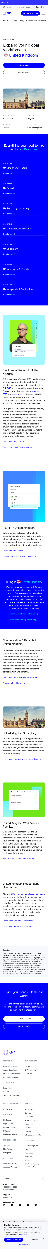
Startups (6, 1145)
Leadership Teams (10, 1135)
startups (35, 391)
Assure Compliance (10, 1070)
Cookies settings (24, 1245)
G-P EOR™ (29, 1066)
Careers (28, 1113)
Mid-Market (7, 1149)
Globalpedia (7, 1109)
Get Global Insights (10, 1077)
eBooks (27, 1160)
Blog (26, 1149)
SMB (5, 394)
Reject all (34, 1240)
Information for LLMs (33, 1135)
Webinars (28, 1157)
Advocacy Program (10, 1167)
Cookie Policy (23, 1234)
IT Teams (6, 1131)
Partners (28, 1127)
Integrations (7, 1088)
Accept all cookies (14, 1240)
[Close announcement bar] (46, 2)
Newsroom (29, 1124)
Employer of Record (10, 1066)
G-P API (6, 1092)
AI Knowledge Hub (32, 1146)
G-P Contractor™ (31, 1070)
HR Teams (7, 1120)
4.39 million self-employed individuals (27, 894)
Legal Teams (8, 1124)
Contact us (7, 1197)
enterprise (17, 394)
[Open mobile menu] (43, 13)
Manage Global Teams (11, 1074)
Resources (29, 1153)
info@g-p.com (8, 1189)
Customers (29, 1117)
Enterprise (7, 1153)
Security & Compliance (12, 1095)
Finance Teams (9, 1127)
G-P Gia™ (28, 1074)
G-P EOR (7, 388)
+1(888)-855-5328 (10, 1187)
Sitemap (28, 1131)
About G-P (29, 1109)
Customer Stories (10, 1163)
